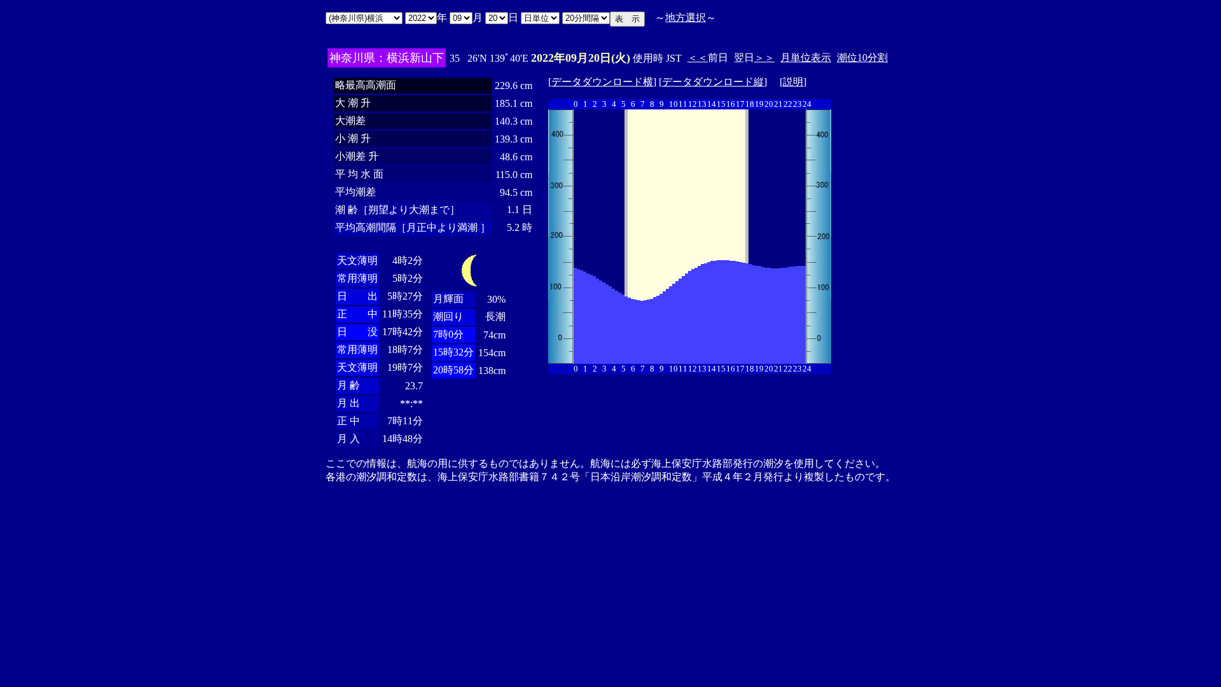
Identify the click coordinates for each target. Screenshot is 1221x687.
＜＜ (697, 57)
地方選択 (685, 17)
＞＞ (764, 57)
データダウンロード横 (602, 81)
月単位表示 (805, 57)
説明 (793, 81)
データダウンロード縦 (713, 81)
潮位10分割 (862, 57)
